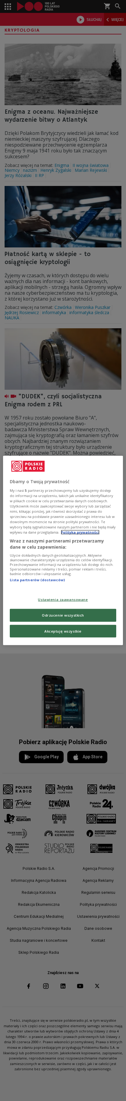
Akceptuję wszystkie (63, 631)
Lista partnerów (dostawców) (37, 580)
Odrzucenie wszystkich (63, 615)
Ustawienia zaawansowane (63, 599)
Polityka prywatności (80, 532)
